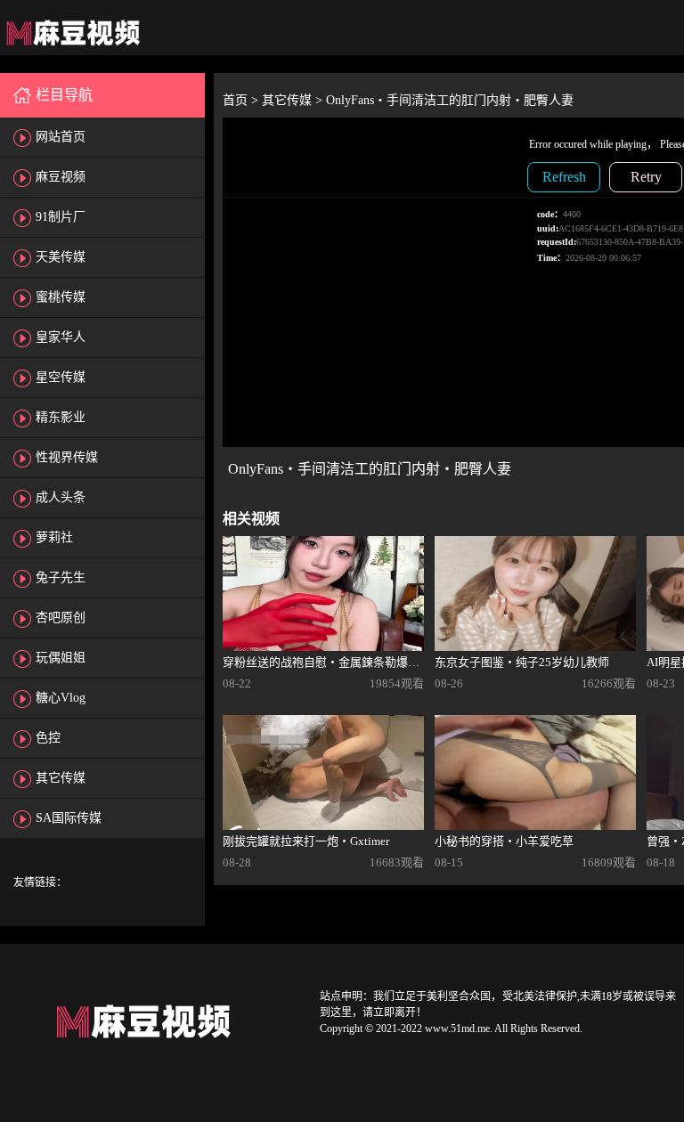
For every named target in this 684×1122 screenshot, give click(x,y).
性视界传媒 (67, 457)
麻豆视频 (61, 176)
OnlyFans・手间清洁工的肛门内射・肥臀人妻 (450, 100)
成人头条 (61, 497)
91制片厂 (61, 217)
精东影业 (61, 417)
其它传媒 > (294, 100)
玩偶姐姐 (61, 657)
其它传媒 (61, 778)
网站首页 (61, 136)
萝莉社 (54, 537)
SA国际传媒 (69, 818)
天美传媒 (61, 257)
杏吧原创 (61, 617)
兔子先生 (61, 577)
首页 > (242, 100)
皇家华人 (61, 337)
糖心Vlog (61, 697)
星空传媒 (61, 377)
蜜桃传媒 (61, 297)
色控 (48, 737)
